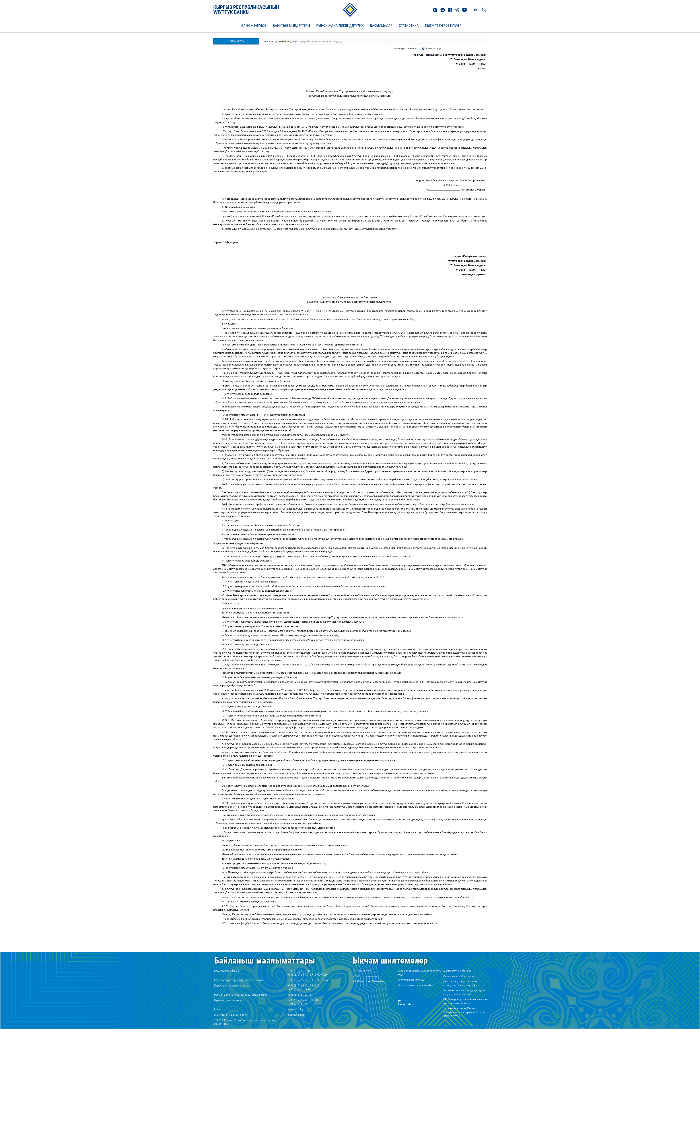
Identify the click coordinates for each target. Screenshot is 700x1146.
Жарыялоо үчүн (433, 48)
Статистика (409, 26)
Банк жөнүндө (254, 26)
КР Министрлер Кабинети (368, 981)
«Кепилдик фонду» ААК (411, 980)
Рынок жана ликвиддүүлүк (340, 26)
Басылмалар (381, 26)
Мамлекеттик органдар (457, 971)
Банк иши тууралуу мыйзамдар (278, 41)
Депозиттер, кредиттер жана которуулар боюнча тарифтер (461, 983)
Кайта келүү (236, 41)
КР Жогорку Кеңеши (365, 976)
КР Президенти (362, 971)
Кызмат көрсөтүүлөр (443, 26)
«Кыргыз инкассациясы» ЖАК (415, 985)
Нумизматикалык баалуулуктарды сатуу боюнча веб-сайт (464, 992)
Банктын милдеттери (291, 26)
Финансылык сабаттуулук (458, 976)
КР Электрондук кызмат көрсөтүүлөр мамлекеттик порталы (465, 1001)
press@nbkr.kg (295, 1014)
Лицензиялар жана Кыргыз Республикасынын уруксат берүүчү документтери (464, 1012)
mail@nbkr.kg (295, 1009)
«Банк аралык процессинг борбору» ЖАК (419, 972)
